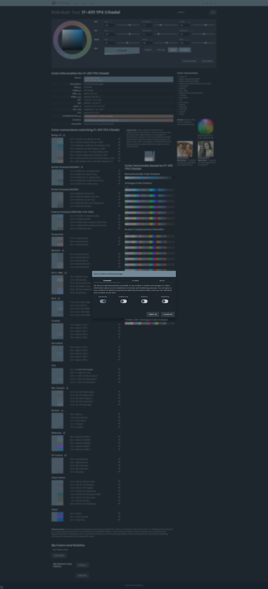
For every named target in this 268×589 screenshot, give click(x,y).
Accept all (168, 314)
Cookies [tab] (135, 280)
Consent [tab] (107, 280)
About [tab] (162, 280)
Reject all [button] (153, 314)
